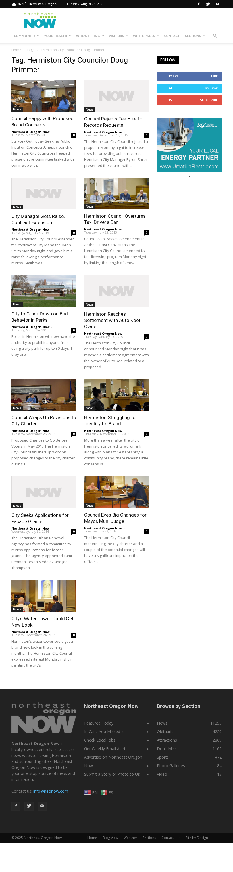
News (17, 109)
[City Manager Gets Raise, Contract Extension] (43, 194)
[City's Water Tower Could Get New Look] (43, 596)
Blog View (110, 837)
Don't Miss (167, 748)
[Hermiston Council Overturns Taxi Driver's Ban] (116, 193)
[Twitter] (208, 4)
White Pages (144, 36)
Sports (163, 757)
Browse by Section (178, 706)
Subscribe (209, 100)
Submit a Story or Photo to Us (112, 774)
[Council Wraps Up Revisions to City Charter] (43, 395)
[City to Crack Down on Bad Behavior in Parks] (43, 291)
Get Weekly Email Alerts (106, 748)
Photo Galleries (171, 765)
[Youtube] (217, 4)
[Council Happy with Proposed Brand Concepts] (43, 96)
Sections (193, 36)
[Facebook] (198, 4)
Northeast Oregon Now (30, 132)
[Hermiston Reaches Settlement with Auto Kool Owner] (116, 291)
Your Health (55, 36)
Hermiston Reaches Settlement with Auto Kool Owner (112, 320)
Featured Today (98, 723)
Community (24, 36)
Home (16, 49)
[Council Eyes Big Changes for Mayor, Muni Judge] (116, 492)
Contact (172, 36)
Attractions (167, 740)
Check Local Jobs (99, 740)
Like (214, 76)
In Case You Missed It (104, 731)
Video (162, 774)
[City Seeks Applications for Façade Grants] (43, 492)
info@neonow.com (50, 791)
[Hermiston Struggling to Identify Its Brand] (116, 395)
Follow (211, 88)
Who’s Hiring (88, 36)
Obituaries (166, 731)
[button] (215, 36)
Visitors (116, 36)
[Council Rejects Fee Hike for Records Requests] (116, 96)
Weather (130, 837)
